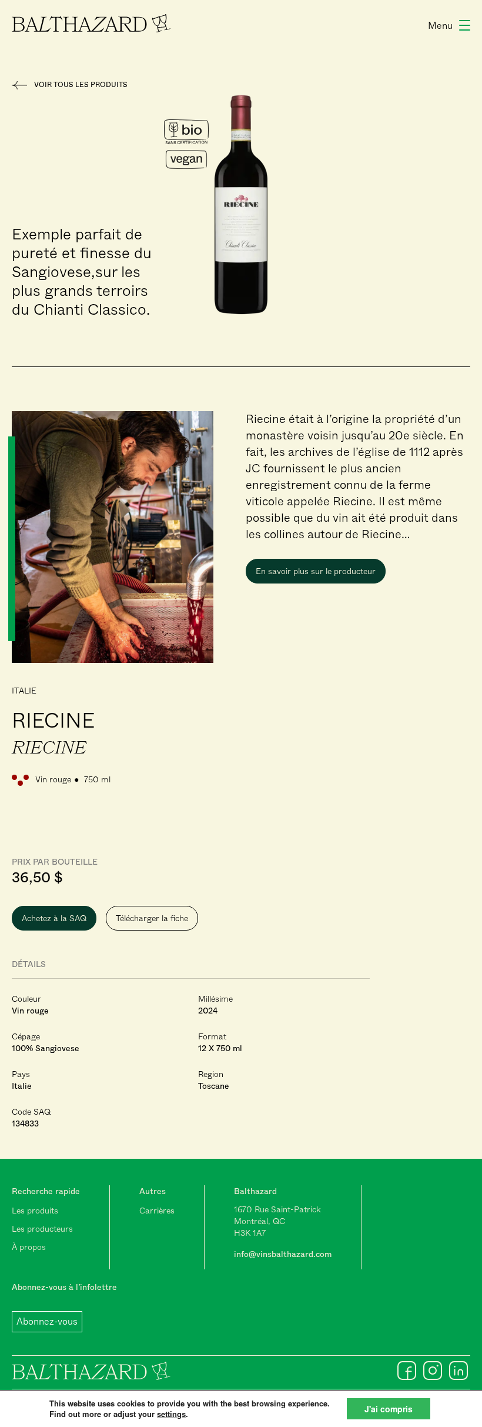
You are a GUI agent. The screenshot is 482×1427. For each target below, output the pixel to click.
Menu (440, 25)
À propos (29, 1247)
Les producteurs (42, 1229)
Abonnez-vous (47, 1321)
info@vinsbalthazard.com (283, 1254)
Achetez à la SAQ (54, 918)
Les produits (35, 1210)
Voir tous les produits (81, 84)
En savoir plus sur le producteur (316, 571)
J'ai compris (388, 1409)
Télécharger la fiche (152, 918)
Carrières (157, 1210)
